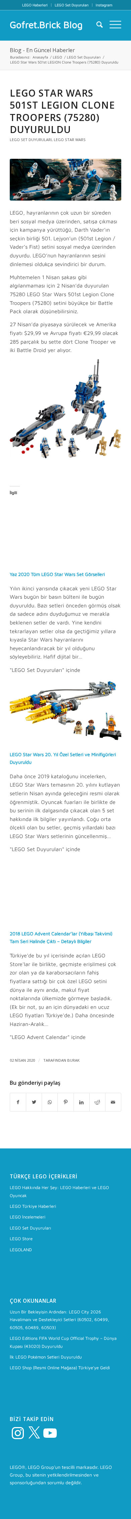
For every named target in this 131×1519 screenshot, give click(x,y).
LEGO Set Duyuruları (72, 5)
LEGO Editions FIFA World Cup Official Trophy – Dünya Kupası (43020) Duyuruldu (63, 1342)
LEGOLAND (21, 1249)
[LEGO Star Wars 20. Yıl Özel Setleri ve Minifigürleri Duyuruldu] (65, 740)
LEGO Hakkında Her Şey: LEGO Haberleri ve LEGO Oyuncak (59, 1191)
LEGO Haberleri (35, 5)
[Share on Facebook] (18, 1102)
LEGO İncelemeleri (27, 1216)
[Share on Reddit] (97, 1102)
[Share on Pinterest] (65, 1102)
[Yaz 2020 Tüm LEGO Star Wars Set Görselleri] (65, 560)
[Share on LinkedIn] (81, 1102)
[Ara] (96, 24)
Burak (73, 1060)
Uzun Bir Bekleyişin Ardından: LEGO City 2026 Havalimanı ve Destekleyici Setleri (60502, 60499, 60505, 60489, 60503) (59, 1319)
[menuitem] (35, 5)
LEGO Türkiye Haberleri (33, 1206)
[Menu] (112, 24)
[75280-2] (65, 180)
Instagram (104, 5)
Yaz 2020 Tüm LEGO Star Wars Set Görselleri (57, 574)
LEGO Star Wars (70, 139)
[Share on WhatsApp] (49, 1102)
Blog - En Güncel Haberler (42, 50)
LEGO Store (21, 1238)
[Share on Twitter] (34, 1102)
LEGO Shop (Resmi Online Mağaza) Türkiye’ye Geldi (60, 1367)
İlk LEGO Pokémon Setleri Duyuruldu (46, 1357)
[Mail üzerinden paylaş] (113, 1102)
